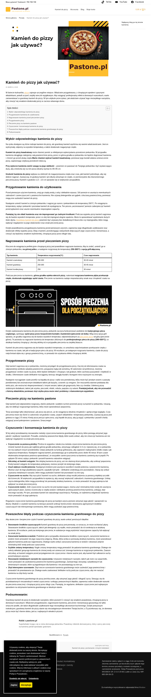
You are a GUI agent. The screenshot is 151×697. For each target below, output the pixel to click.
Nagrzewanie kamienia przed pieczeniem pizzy (26, 117)
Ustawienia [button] (34, 678)
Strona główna (11, 18)
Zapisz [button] (14, 685)
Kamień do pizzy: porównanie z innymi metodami (90, 648)
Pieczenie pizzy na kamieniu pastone (23, 123)
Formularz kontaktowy (64, 661)
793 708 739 (31, 2)
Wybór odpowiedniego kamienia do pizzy (24, 112)
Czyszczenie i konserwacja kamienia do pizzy (26, 126)
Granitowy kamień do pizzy (27, 220)
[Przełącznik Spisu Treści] (106, 108)
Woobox (142, 687)
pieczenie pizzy (86, 337)
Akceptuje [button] (26, 685)
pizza (26, 93)
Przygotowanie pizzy (16, 120)
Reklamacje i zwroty (63, 665)
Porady (21, 18)
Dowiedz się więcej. (18, 678)
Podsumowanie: (15, 132)
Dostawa (58, 669)
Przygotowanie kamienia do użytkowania (24, 115)
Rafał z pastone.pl (28, 620)
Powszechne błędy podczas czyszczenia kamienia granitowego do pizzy (36, 129)
